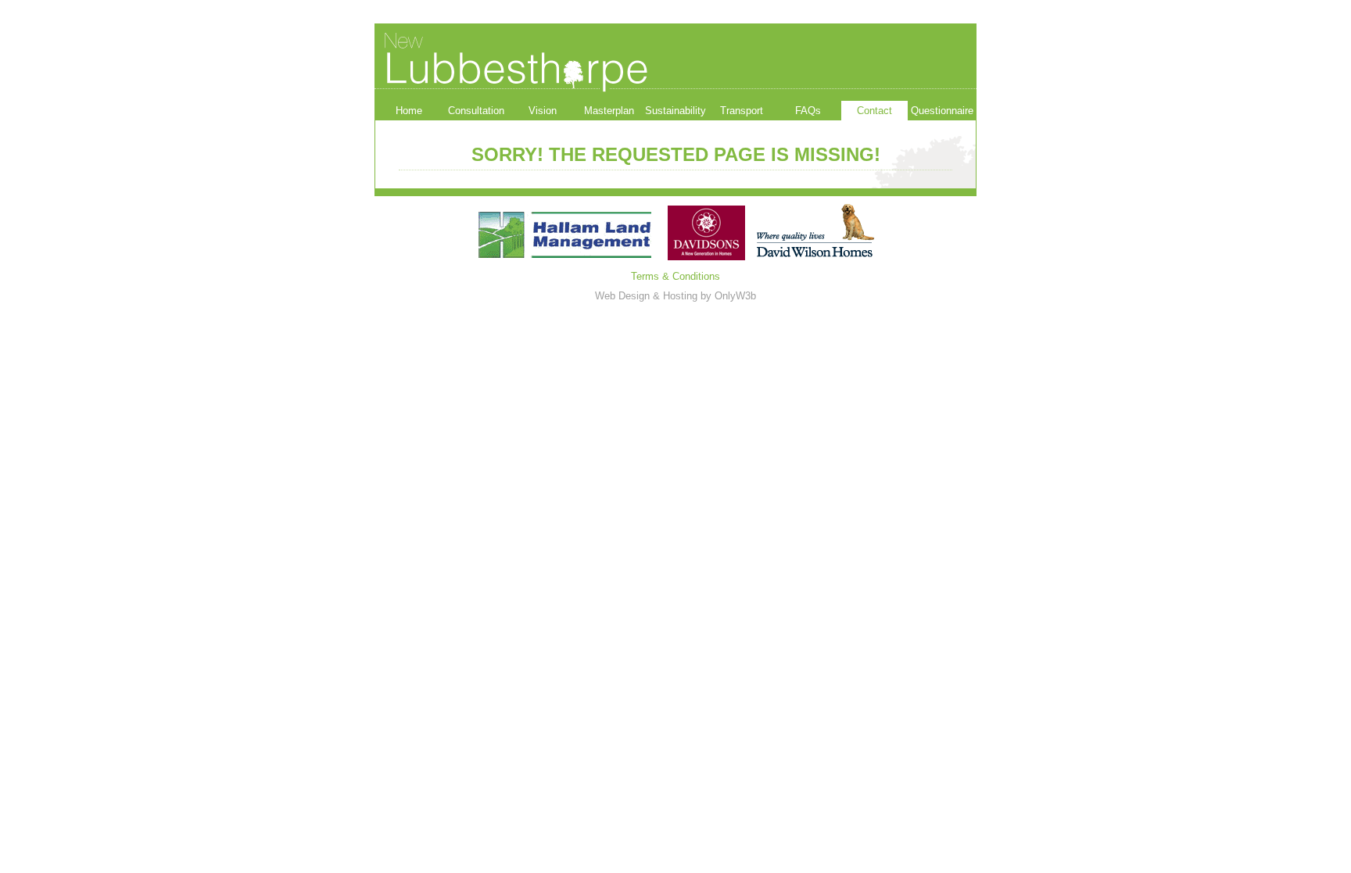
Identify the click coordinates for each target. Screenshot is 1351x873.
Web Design (622, 296)
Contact (874, 110)
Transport (741, 110)
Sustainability (675, 110)
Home (409, 110)
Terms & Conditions (675, 276)
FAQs (808, 110)
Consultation (476, 110)
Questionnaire (942, 110)
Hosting (680, 296)
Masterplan (609, 110)
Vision (543, 110)
